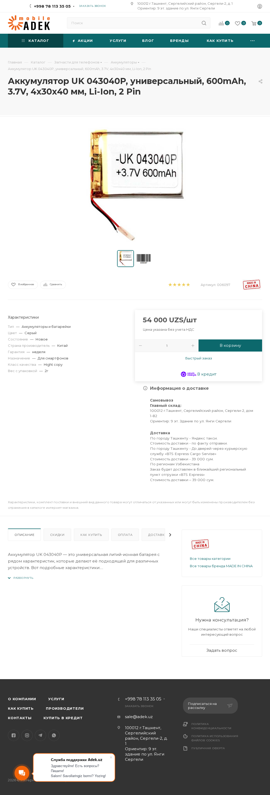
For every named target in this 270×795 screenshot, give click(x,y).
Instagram (27, 735)
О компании (22, 699)
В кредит (206, 374)
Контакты (19, 718)
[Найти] (203, 22)
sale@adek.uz (139, 716)
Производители (65, 708)
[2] (174, 285)
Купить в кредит (63, 718)
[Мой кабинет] (259, 7)
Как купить (91, 535)
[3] (179, 285)
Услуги (56, 699)
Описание (24, 535)
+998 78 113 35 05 (52, 6)
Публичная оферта (208, 748)
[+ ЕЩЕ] (252, 41)
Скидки (57, 535)
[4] (183, 285)
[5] (188, 285)
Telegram (40, 735)
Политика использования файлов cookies (214, 738)
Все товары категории (210, 558)
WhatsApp (54, 735)
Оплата (125, 535)
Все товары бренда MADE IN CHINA (221, 566)
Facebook (13, 735)
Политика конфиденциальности (211, 726)
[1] (170, 285)
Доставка (157, 535)
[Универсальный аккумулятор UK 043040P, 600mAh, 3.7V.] (135, 184)
